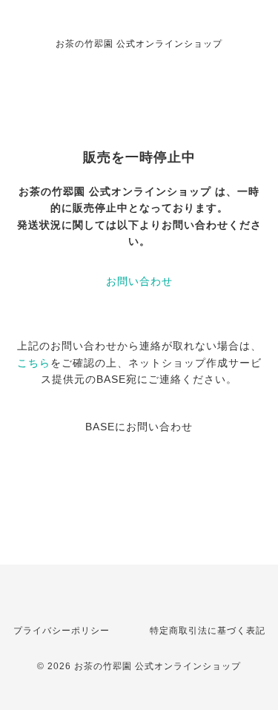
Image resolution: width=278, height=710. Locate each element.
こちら (33, 363)
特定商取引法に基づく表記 (207, 630)
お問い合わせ (139, 281)
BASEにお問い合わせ (139, 427)
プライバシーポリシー (61, 630)
